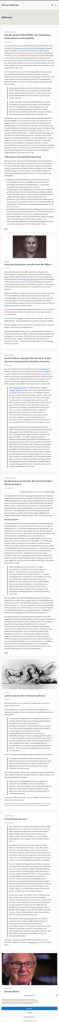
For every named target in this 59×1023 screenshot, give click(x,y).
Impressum (34, 1020)
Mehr (6, 229)
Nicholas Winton (11, 991)
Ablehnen (29, 1012)
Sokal (6, 277)
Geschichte (6, 32)
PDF (53, 492)
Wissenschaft (13, 32)
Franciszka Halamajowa (30, 279)
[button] (56, 995)
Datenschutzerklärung (27, 1020)
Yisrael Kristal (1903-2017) (15, 819)
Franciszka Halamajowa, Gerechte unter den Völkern (28, 264)
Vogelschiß (43, 369)
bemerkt (14, 325)
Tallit (15, 926)
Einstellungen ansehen (29, 1017)
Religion (6, 355)
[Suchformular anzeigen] (55, 5)
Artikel (20, 318)
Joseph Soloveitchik (19, 388)
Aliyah (31, 871)
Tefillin (22, 910)
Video (11, 988)
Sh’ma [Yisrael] (37, 907)
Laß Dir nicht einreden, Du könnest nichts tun (24, 695)
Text (17, 940)
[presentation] (29, 246)
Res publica (12, 355)
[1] (31, 171)
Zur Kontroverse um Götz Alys (22, 48)
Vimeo (24, 305)
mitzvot (13, 442)
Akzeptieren (29, 1008)
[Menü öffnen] (52, 5)
